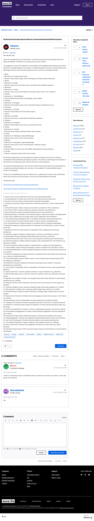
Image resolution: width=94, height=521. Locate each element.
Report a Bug (56, 478)
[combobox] (47, 18)
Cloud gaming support (85, 49)
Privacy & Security (9, 337)
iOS (28, 478)
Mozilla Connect (7, 5)
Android (29, 480)
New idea (12, 52)
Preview (64, 417)
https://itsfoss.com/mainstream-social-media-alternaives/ (20, 184)
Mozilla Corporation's (10, 506)
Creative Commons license (66, 508)
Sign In (87, 5)
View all (78, 109)
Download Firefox (33, 475)
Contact (68, 501)
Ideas (18, 5)
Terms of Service (36, 501)
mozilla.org (23, 501)
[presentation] (5, 420)
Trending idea (77, 129)
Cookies (58, 501)
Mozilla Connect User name (86, 93)
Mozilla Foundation (8, 480)
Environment (30, 334)
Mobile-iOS (59, 334)
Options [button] (88, 30)
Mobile (39, 334)
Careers (4, 483)
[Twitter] (81, 475)
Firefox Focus (31, 483)
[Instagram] (85, 475)
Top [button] (5, 516)
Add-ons (6, 334)
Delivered (76, 147)
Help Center (55, 475)
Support (77, 5)
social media (8, 340)
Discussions (28, 5)
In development (78, 141)
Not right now (77, 144)
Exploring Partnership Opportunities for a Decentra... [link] (36, 30)
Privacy (49, 501)
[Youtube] (89, 475)
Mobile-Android (48, 334)
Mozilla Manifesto (8, 478)
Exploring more (77, 138)
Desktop (21, 334)
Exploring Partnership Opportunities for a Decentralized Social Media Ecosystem (32, 39)
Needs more (77, 132)
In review (76, 135)
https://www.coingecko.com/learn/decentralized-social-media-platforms (25, 188)
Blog (28, 486)
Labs (52, 5)
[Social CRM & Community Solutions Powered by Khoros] (88, 517)
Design (14, 334)
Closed (75, 150)
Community (42, 5)
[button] (5, 346)
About (4, 475)
